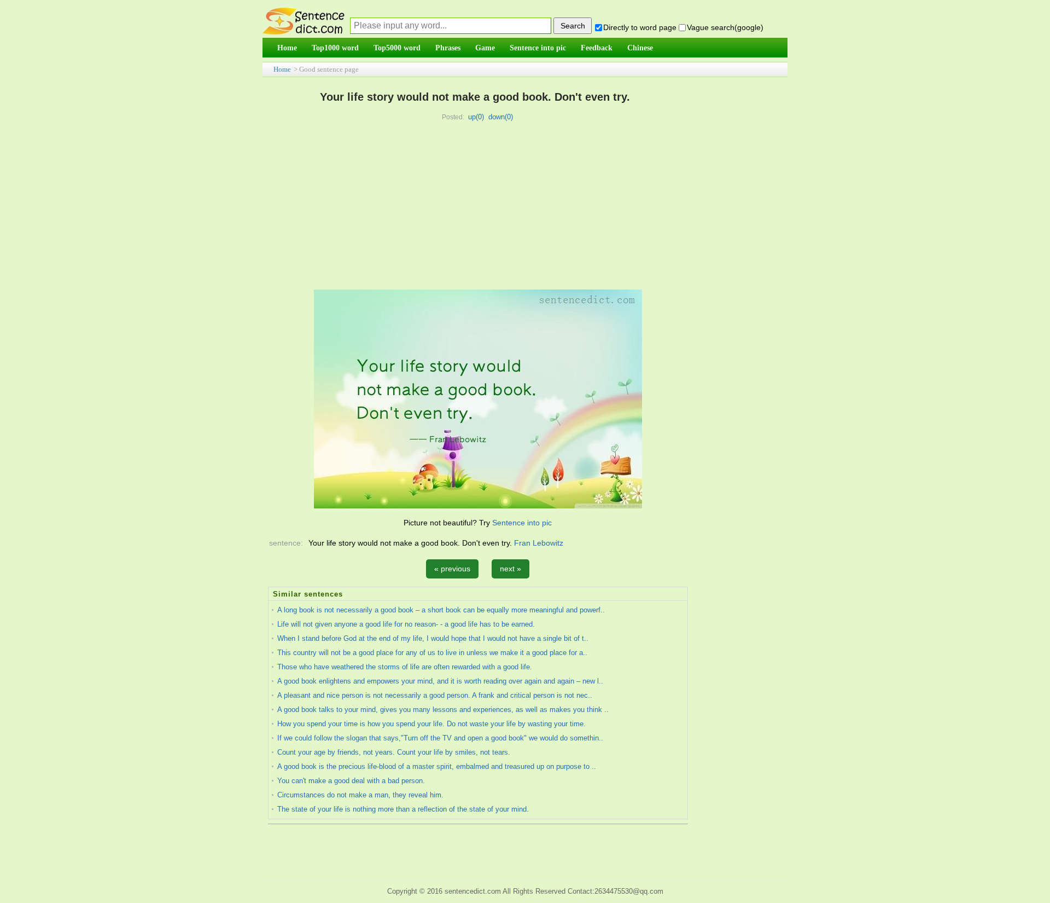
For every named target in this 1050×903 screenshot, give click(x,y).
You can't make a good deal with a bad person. (351, 781)
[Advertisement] (475, 207)
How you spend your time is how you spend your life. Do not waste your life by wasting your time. (431, 724)
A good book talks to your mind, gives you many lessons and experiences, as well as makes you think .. (443, 709)
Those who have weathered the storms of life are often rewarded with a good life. (404, 667)
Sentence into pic (522, 522)
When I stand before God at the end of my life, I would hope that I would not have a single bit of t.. (432, 638)
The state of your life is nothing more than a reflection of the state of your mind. (403, 809)
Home (282, 69)
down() (500, 117)
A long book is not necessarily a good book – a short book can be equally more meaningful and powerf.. (441, 610)
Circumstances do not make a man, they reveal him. (360, 795)
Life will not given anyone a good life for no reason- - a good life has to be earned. (406, 624)
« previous (452, 568)
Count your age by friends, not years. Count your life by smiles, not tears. (393, 752)
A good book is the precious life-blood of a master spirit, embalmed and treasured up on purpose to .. (436, 766)
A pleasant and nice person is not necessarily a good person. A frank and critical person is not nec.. (434, 695)
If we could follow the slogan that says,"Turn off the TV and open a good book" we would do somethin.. (440, 738)
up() (476, 117)
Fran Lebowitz (538, 543)
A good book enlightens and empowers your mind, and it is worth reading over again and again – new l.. (440, 681)
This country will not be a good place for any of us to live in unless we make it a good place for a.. (432, 653)
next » (510, 568)
